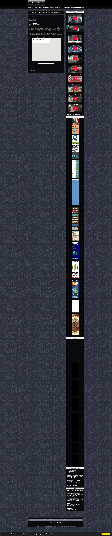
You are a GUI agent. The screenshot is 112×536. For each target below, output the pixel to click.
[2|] (75, 158)
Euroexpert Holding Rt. (71, 477)
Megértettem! (106, 533)
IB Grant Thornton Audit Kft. (72, 482)
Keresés (82, 7)
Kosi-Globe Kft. (69, 479)
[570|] (75, 452)
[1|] (75, 133)
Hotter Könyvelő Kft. (70, 505)
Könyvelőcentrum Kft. (71, 471)
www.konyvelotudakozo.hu (55, 523)
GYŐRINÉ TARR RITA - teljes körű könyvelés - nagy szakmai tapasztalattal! (75, 497)
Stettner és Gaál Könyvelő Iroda (73, 506)
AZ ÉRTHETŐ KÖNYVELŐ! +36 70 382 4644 (75, 114)
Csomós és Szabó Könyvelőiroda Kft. (73, 504)
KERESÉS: (66, 7)
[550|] (75, 428)
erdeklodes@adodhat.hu (36, 24)
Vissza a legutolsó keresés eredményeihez (46, 63)
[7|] (75, 241)
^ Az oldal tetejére (32, 70)
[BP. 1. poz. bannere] (75, 377)
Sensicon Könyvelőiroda (71, 509)
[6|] (75, 229)
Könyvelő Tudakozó (58, 522)
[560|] (75, 440)
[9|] (75, 258)
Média (51, 7)
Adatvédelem (46, 7)
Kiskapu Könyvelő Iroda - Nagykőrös (73, 480)
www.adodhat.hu (34, 25)
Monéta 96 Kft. (69, 481)
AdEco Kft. (69, 472)
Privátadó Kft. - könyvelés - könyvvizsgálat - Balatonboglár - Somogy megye (75, 484)
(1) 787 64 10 (34, 23)
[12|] (75, 277)
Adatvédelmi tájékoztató (29, 534)
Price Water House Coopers (72, 470)
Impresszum (30, 7)
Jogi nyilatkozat (38, 7)
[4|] (75, 177)
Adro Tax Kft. (69, 508)
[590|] (75, 464)
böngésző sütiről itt (18, 534)
